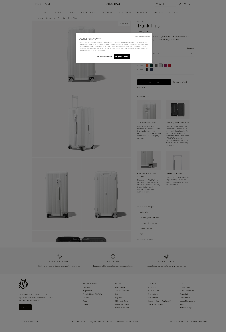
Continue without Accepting (142, 36)
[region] (114, 48)
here (92, 46)
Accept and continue (121, 57)
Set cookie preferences (104, 57)
